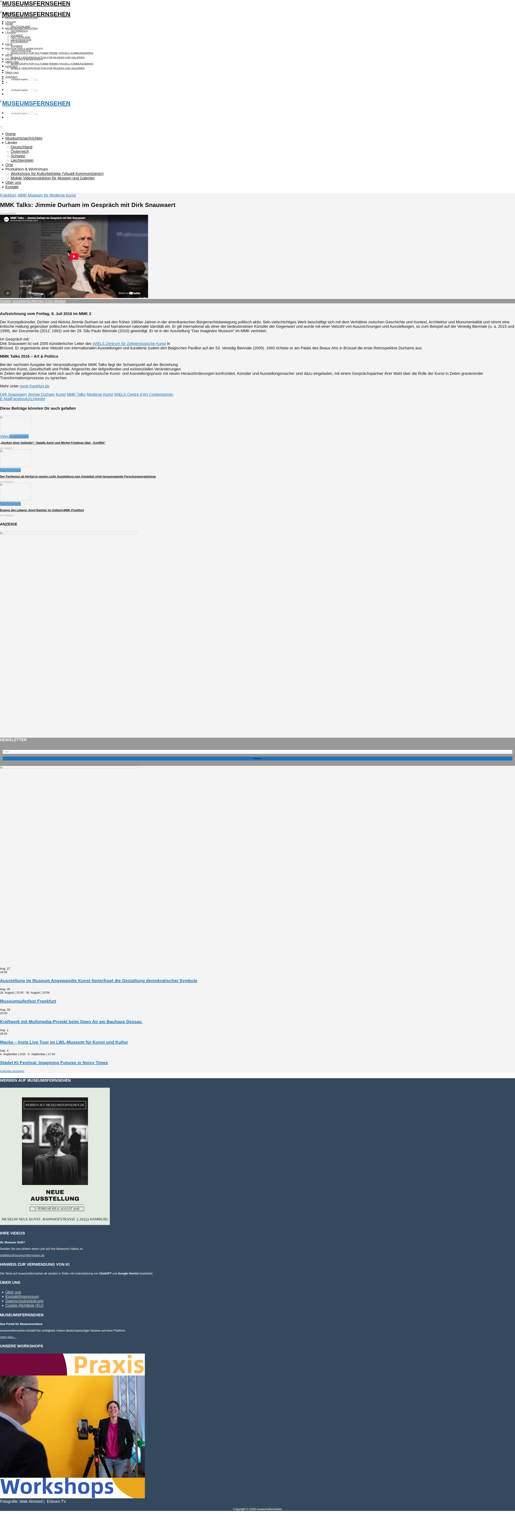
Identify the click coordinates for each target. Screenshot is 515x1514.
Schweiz (17, 46)
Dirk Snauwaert (13, 394)
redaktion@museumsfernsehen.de (22, 1255)
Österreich (19, 31)
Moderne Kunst (100, 394)
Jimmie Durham (41, 394)
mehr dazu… (8, 1337)
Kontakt (11, 77)
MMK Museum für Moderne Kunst (47, 195)
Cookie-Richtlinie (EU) (24, 1305)
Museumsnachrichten (21, 17)
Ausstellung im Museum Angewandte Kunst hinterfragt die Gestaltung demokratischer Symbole (98, 980)
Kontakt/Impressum (22, 1296)
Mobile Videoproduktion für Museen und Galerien (47, 57)
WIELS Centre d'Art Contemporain (143, 394)
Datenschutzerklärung (24, 1301)
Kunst (61, 394)
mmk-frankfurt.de (34, 386)
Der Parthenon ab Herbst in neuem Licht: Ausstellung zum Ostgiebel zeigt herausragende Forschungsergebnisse (78, 476)
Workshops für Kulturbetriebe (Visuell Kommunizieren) (52, 53)
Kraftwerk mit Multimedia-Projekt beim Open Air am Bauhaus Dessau (71, 1021)
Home (9, 24)
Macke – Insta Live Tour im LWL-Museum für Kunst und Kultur (64, 1042)
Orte (9, 44)
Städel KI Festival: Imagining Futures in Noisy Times (54, 1062)
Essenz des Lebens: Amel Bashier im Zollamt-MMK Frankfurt (42, 510)
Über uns (12, 72)
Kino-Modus (55, 301)
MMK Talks (76, 394)
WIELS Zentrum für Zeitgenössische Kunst (129, 343)
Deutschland (20, 37)
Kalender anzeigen (12, 1071)
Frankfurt (8, 195)
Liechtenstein (21, 50)
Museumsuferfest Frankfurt (28, 1001)
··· (6, 81)
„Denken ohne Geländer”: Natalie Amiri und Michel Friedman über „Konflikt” (52, 442)
